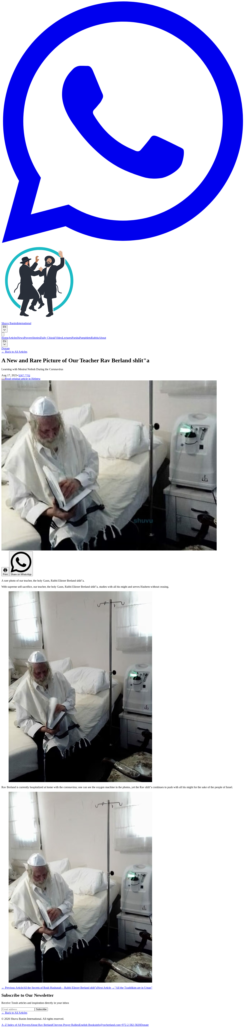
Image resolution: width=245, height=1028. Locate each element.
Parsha (75, 337)
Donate (5, 348)
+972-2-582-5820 (130, 1024)
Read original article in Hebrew (21, 378)
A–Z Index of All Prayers (15, 1024)
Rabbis (95, 337)
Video (58, 337)
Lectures (67, 337)
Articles (12, 337)
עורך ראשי (24, 375)
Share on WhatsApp (21, 574)
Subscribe (41, 1009)
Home (4, 337)
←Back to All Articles (14, 351)
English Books (87, 1024)
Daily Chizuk (47, 337)
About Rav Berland (41, 1024)
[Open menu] (2, 334)
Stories (36, 337)
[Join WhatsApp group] (122, 241)
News (20, 337)
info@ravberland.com (108, 1024)
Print (5, 574)
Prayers (28, 337)
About (102, 337)
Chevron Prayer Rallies (66, 1024)
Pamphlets (85, 337)
